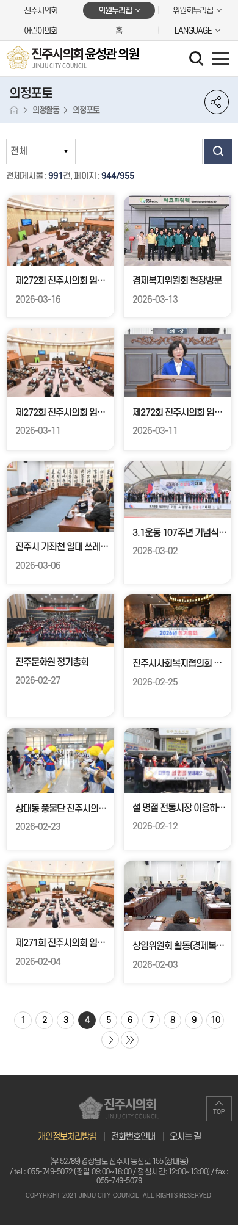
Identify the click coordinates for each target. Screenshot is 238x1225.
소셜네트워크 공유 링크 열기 (216, 102)
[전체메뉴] (220, 58)
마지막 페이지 (130, 1040)
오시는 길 (185, 1137)
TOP (219, 1112)
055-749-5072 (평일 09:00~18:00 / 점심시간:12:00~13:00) (118, 1172)
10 (215, 1020)
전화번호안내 (133, 1137)
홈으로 (14, 110)
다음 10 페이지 (110, 1040)
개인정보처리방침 (67, 1137)
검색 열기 (198, 60)
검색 (218, 151)
